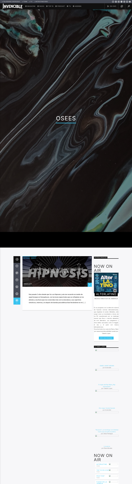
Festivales (26, 284)
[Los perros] (107, 466)
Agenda (78, 6)
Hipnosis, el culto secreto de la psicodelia (57, 297)
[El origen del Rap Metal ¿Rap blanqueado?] (107, 402)
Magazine (31, 6)
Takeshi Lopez (28, 310)
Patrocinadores (42, 1)
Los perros (107, 472)
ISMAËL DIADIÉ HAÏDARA (107, 392)
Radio (41, 6)
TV (31, 1)
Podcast (61, 6)
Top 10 (50, 6)
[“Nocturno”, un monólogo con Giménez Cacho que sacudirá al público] (107, 446)
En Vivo (112, 6)
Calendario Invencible (11, 1)
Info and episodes (106, 364)
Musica (33, 284)
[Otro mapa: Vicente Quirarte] (107, 425)
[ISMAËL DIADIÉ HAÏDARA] (107, 383)
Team (25, 1)
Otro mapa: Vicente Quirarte (107, 434)
